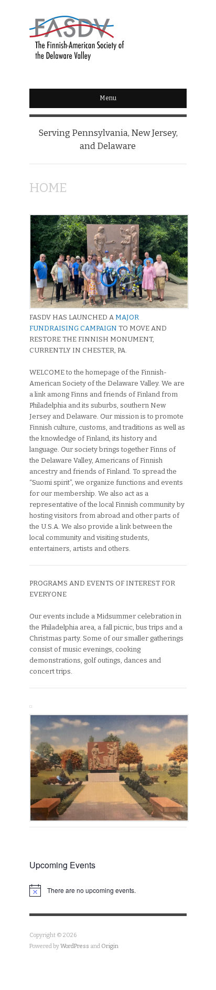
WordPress (74, 946)
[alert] (108, 890)
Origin (109, 946)
